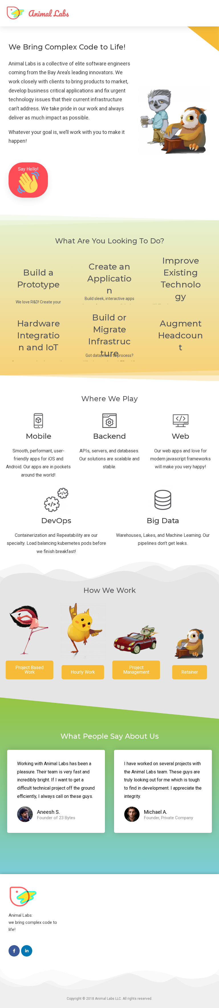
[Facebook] (14, 950)
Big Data (163, 520)
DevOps (56, 520)
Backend (109, 436)
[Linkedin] (26, 950)
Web (180, 436)
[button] (28, 180)
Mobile (38, 436)
